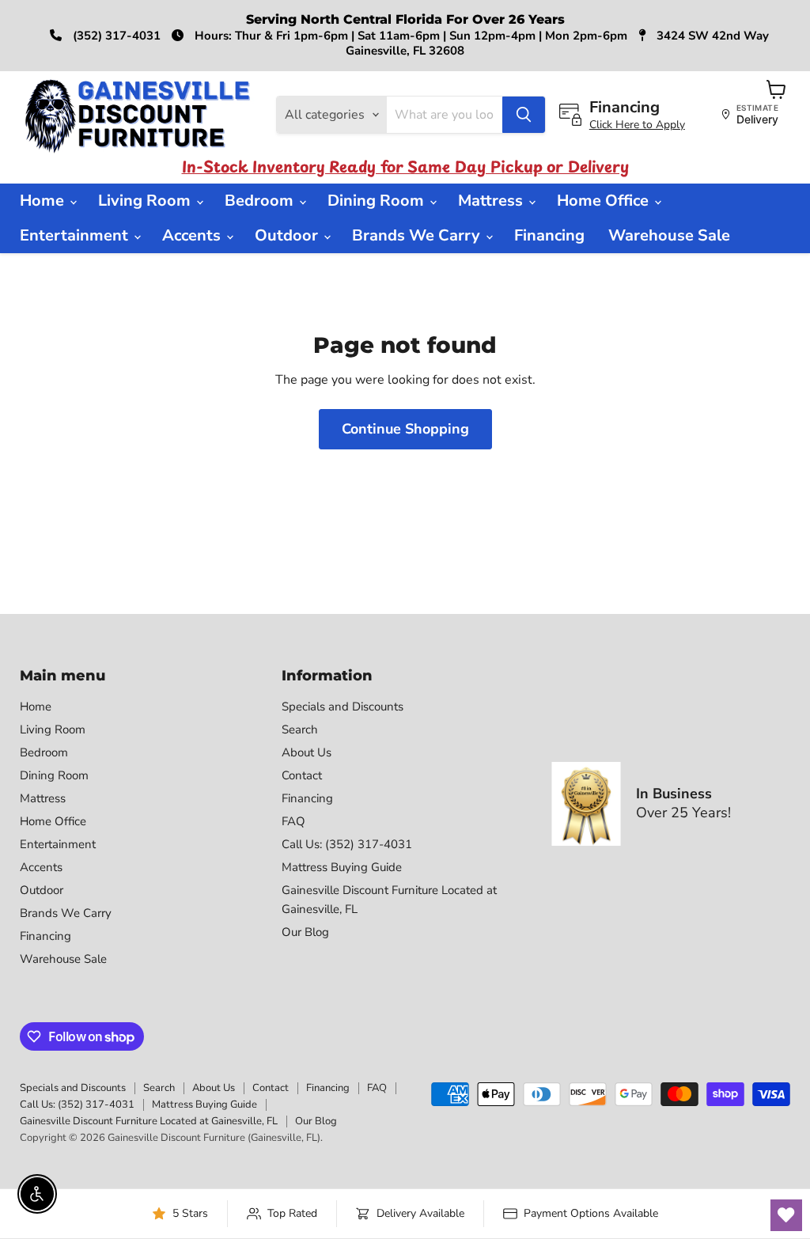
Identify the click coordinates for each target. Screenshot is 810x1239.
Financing (549, 235)
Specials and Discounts (342, 706)
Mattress (492, 200)
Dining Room (377, 200)
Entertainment (76, 235)
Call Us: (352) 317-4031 (347, 844)
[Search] (523, 115)
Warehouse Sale (669, 235)
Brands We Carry (418, 235)
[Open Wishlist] (786, 1215)
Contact (302, 775)
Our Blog (305, 932)
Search (300, 729)
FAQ (293, 821)
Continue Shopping (405, 428)
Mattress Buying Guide (342, 867)
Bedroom (261, 200)
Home (44, 200)
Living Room (146, 200)
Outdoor (288, 235)
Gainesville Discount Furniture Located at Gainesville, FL (149, 1121)
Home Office (605, 200)
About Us (306, 752)
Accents (193, 235)
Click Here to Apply (637, 124)
